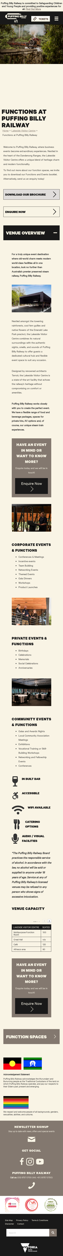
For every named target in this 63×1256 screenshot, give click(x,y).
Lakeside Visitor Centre (23, 130)
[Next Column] (49, 921)
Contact (20, 1223)
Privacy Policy (22, 1220)
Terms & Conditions (40, 1220)
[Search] (53, 1232)
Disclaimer (9, 1223)
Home (6, 130)
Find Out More (33, 9)
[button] (31, 194)
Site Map (9, 1220)
